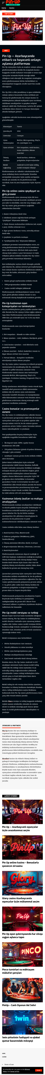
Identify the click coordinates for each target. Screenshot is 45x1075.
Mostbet (5, 758)
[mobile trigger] (4, 3)
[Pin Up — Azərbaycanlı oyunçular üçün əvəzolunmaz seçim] (22, 812)
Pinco (10, 701)
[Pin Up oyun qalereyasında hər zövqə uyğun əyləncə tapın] (22, 919)
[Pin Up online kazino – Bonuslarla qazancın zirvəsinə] (22, 847)
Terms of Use (14, 1071)
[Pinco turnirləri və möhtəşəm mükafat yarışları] (22, 954)
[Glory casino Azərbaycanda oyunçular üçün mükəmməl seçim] (22, 883)
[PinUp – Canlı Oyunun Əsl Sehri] (22, 990)
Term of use (9, 1064)
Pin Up (5, 731)
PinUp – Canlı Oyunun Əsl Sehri (19, 1005)
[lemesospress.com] (13, 3)
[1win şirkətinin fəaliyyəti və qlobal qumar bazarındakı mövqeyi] (22, 1022)
